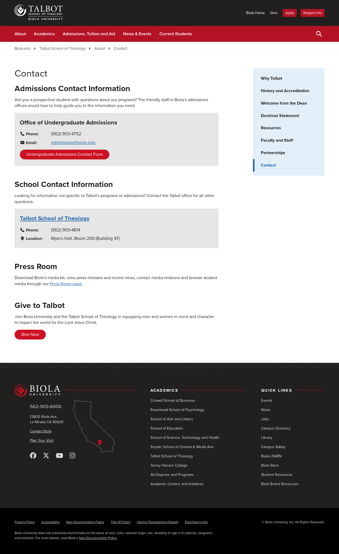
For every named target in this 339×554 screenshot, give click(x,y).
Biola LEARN (271, 456)
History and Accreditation (285, 90)
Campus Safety (273, 447)
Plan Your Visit (41, 440)
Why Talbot (271, 78)
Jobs (265, 419)
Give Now (30, 334)
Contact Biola (40, 431)
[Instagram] (72, 456)
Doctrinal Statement (280, 115)
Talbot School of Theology (62, 48)
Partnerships (273, 152)
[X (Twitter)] (46, 456)
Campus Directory (276, 428)
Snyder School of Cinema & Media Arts (182, 447)
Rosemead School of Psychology (177, 410)
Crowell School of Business (172, 400)
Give (274, 13)
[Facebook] (33, 456)
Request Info (312, 13)
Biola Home (255, 13)
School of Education (166, 428)
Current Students (175, 34)
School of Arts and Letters (171, 419)
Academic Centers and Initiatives (177, 484)
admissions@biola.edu (73, 142)
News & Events (137, 34)
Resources (271, 128)
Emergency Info (196, 522)
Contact (120, 48)
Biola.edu (22, 48)
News (265, 410)
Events (266, 400)
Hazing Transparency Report (157, 522)
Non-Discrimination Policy (85, 522)
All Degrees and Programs (172, 474)
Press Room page (66, 284)
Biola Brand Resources (280, 484)
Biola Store (270, 465)
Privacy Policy (25, 522)
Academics (44, 34)
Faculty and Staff (277, 140)
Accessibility (50, 522)
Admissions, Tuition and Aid (89, 34)
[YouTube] (59, 456)
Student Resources (277, 474)
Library (266, 437)
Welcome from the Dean (284, 103)
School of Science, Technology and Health (184, 437)
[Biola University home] (75, 390)
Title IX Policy (120, 522)
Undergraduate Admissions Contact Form (64, 154)
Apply (290, 13)
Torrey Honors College (169, 465)
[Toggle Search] (319, 34)
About (20, 34)
